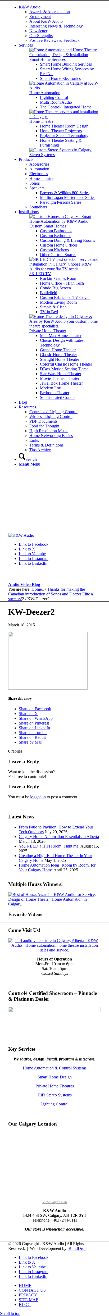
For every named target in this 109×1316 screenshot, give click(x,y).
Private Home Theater (47, 331)
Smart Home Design (55, 1077)
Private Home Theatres (54, 1086)
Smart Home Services (47, 59)
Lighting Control (54, 1104)
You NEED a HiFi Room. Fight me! (49, 846)
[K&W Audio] (21, 535)
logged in (38, 797)
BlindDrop (78, 1248)
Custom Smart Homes (47, 226)
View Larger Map (54, 1202)
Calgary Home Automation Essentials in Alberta (59, 836)
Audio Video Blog (24, 584)
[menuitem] (60, 24)
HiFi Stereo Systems (55, 1095)
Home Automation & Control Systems (55, 1068)
